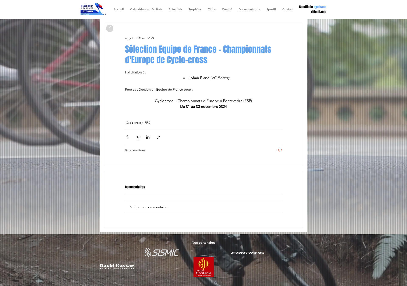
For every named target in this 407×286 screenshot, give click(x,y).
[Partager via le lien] (158, 137)
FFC (147, 122)
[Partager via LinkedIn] (148, 137)
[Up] (109, 28)
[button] (212, 9)
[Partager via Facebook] (127, 137)
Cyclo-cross (133, 122)
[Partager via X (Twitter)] (137, 137)
